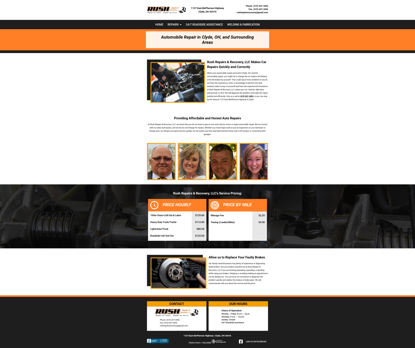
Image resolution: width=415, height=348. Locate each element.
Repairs (173, 24)
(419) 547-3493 (260, 6)
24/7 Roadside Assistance (204, 24)
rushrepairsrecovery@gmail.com (252, 12)
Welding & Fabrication (243, 24)
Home (159, 24)
